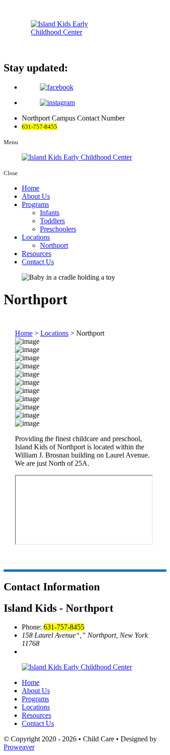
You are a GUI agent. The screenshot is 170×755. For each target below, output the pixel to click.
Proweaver (19, 747)
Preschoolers (58, 229)
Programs (35, 204)
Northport (54, 245)
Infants (49, 212)
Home (30, 188)
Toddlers (52, 221)
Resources (36, 253)
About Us (36, 196)
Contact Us (38, 262)
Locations (36, 237)
